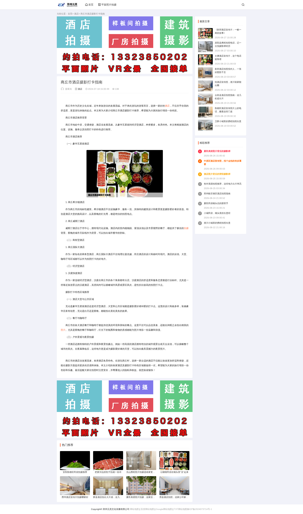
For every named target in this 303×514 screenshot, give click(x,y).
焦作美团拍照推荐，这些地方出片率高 (222, 183)
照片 (63, 330)
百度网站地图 (147, 509)
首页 (90, 4)
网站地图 (134, 509)
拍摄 (186, 228)
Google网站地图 (164, 509)
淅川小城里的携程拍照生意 (217, 223)
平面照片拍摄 (108, 4)
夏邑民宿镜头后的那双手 (216, 203)
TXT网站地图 (180, 509)
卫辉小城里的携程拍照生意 (228, 121)
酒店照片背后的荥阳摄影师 (217, 174)
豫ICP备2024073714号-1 (199, 509)
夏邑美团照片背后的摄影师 (217, 151)
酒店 (76, 13)
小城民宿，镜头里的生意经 (217, 213)
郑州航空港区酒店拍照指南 (217, 193)
